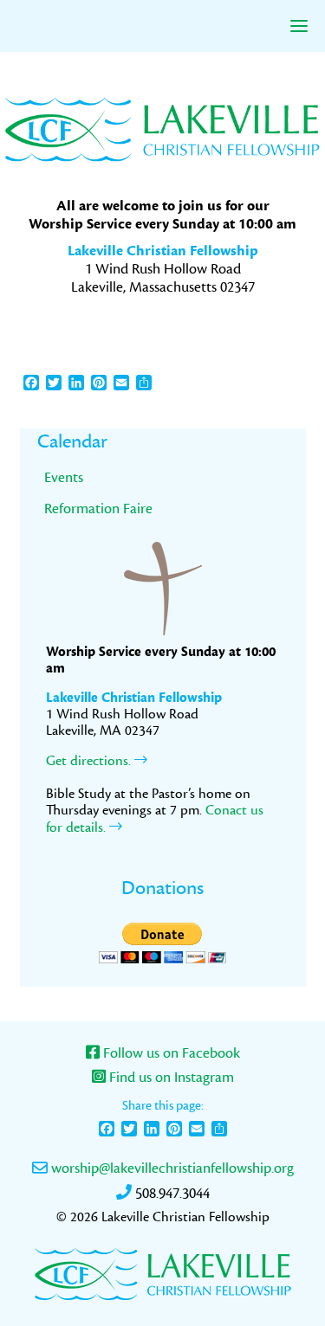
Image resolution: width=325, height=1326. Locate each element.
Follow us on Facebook (170, 1053)
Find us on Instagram (170, 1077)
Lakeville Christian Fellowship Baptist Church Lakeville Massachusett (162, 128)
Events (63, 477)
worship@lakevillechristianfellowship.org (171, 1168)
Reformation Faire (98, 508)
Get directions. (90, 760)
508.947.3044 (171, 1193)
